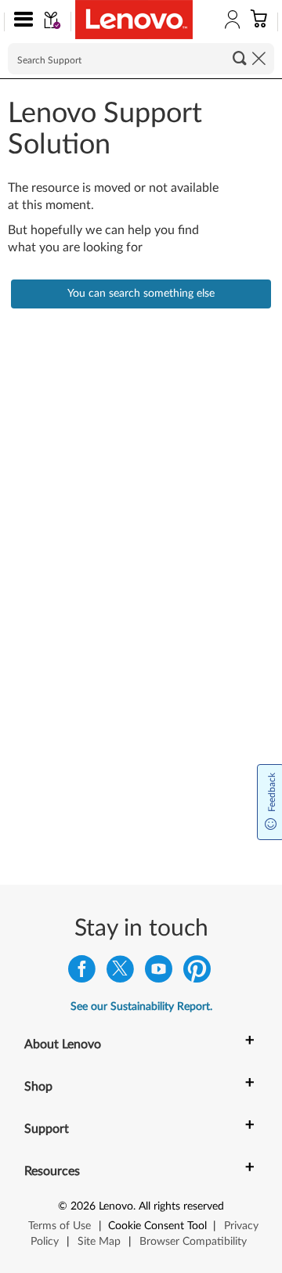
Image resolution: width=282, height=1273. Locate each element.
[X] (120, 972)
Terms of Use (59, 1226)
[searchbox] (141, 58)
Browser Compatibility (193, 1241)
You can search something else (141, 293)
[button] (20, 22)
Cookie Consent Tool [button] (157, 1226)
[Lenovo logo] (134, 19)
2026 (83, 1206)
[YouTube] (158, 972)
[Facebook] (82, 972)
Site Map (99, 1241)
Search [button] (240, 58)
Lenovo (116, 1206)
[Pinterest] (197, 972)
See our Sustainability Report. (141, 1006)
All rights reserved (181, 1206)
